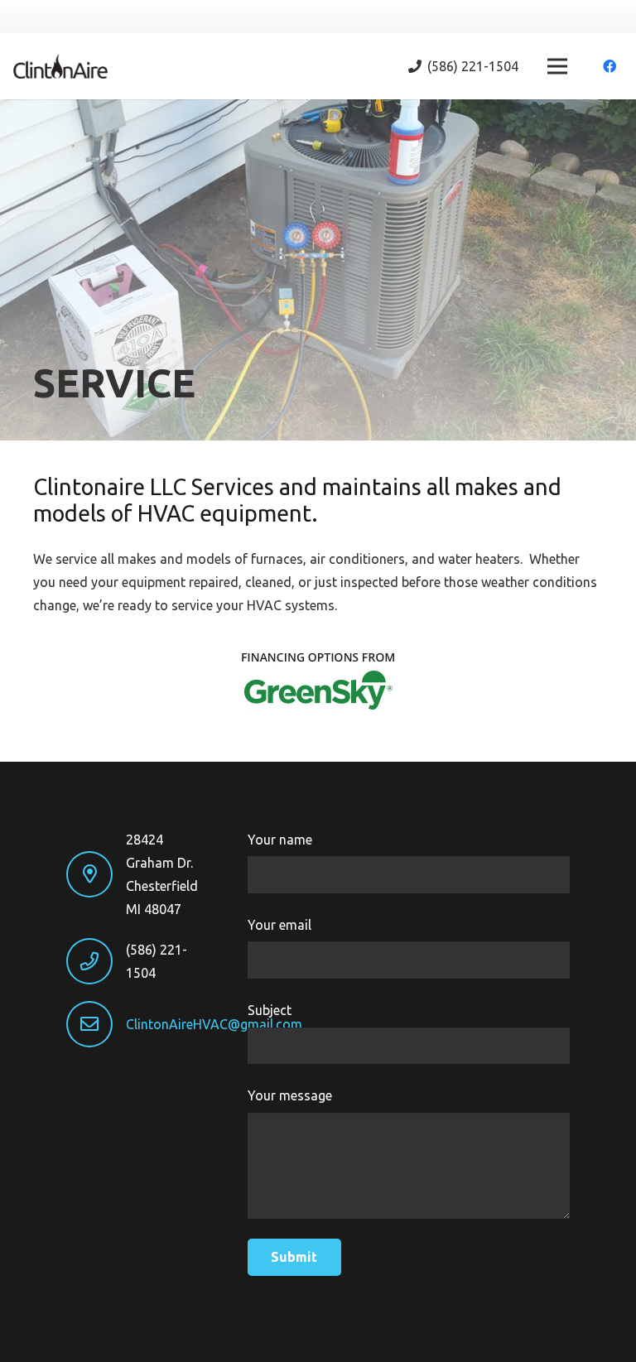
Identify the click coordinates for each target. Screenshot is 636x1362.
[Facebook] (609, 66)
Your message (290, 1095)
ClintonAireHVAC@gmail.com (214, 1024)
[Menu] (557, 66)
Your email (279, 924)
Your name (280, 839)
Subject (270, 1010)
